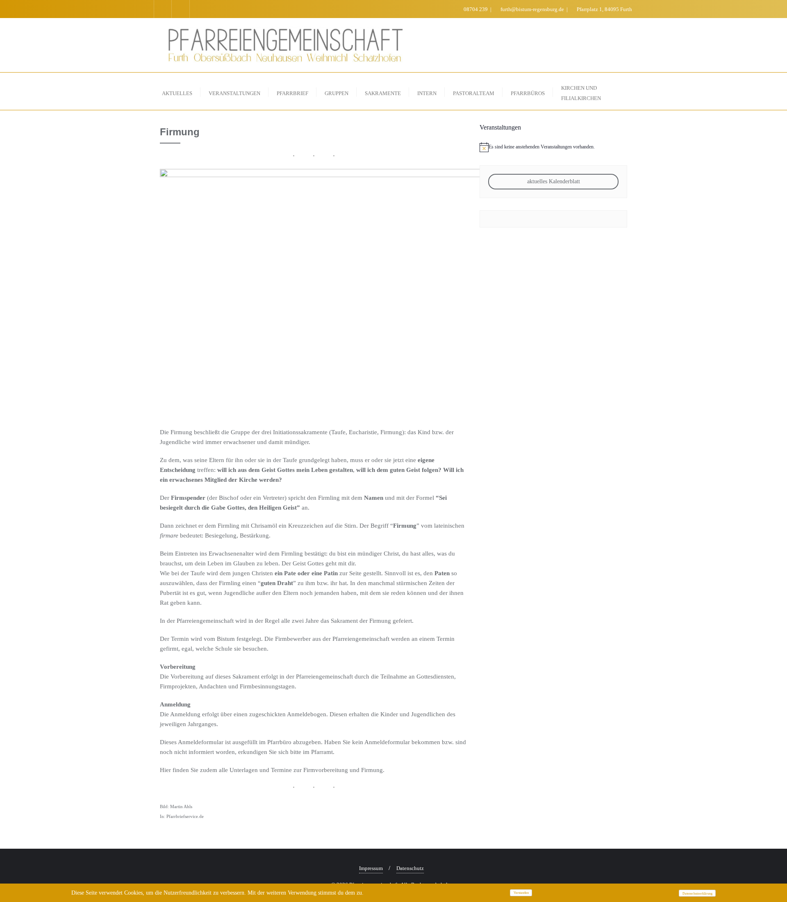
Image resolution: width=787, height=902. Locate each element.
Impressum (371, 868)
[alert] (553, 147)
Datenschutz (410, 868)
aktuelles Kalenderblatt (553, 181)
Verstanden (521, 893)
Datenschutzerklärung (697, 893)
